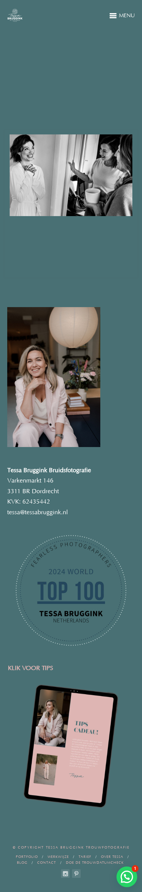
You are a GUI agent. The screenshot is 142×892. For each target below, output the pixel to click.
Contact (46, 863)
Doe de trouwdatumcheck (95, 863)
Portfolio (27, 857)
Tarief (85, 857)
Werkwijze (58, 857)
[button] (126, 876)
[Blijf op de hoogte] (65, 873)
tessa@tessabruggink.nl (37, 512)
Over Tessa (112, 857)
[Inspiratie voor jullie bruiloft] (76, 873)
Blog (22, 863)
